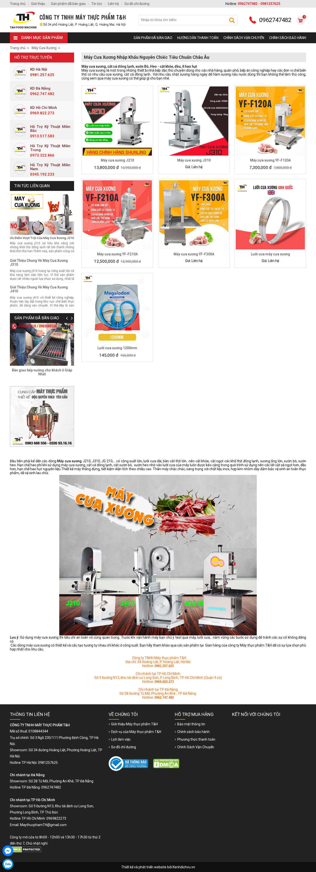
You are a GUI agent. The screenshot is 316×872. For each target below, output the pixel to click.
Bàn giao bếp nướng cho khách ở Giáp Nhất (42, 372)
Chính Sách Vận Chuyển (243, 38)
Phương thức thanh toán (196, 739)
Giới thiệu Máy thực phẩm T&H (134, 724)
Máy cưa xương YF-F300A (194, 254)
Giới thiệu (38, 4)
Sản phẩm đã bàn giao (36, 318)
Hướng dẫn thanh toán (197, 38)
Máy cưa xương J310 (194, 160)
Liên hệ (113, 4)
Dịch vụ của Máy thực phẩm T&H (136, 732)
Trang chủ (17, 48)
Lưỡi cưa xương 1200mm (117, 348)
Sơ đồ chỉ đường (123, 747)
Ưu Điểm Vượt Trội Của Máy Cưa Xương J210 (42, 238)
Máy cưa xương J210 (117, 160)
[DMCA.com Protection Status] (26, 851)
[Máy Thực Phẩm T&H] (70, 20)
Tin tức (96, 4)
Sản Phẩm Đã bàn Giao (153, 38)
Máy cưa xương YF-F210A (117, 254)
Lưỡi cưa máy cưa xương (270, 254)
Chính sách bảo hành (287, 38)
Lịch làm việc (121, 739)
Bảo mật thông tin (191, 724)
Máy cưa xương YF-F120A (270, 160)
